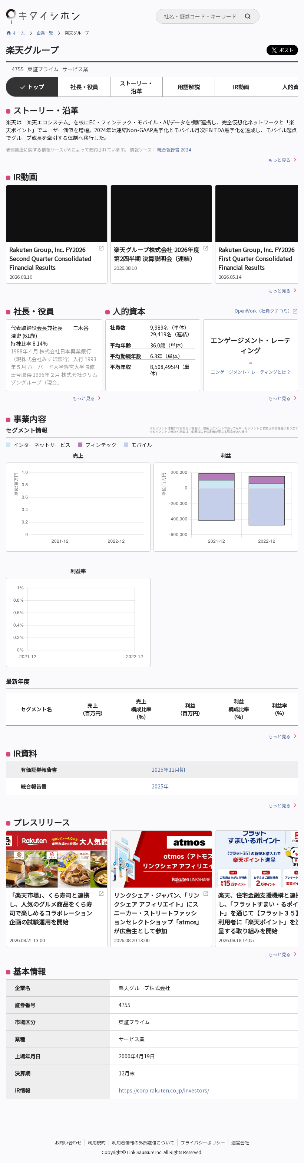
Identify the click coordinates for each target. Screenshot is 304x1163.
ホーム (19, 33)
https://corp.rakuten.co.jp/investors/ (164, 1090)
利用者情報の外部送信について (143, 1142)
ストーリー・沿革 (136, 87)
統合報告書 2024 (174, 149)
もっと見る (279, 160)
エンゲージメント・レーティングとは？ (251, 372)
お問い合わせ (68, 1142)
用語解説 (189, 87)
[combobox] (208, 16)
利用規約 (97, 1142)
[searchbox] (210, 16)
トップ (35, 87)
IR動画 (241, 87)
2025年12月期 (168, 769)
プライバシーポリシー (203, 1142)
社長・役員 (84, 87)
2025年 (160, 786)
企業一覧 (45, 33)
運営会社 (240, 1142)
